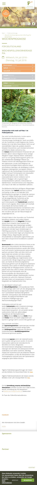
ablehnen (15, 480)
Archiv (4, 426)
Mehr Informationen (7, 482)
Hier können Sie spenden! (5, 13)
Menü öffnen (4, 3)
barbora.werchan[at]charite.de (13, 391)
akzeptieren (28, 480)
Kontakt (32, 467)
